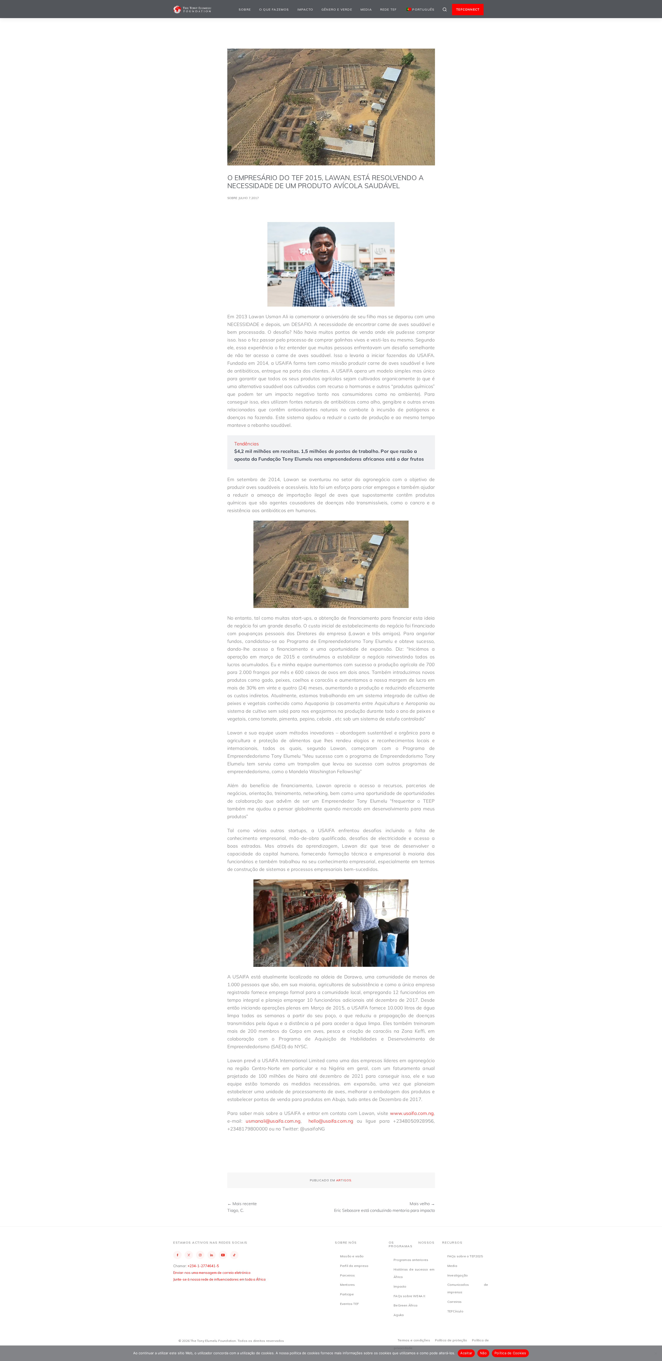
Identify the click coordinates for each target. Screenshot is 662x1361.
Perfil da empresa (354, 1266)
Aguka (399, 1315)
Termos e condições (414, 1340)
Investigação (457, 1275)
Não (483, 1353)
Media (366, 9)
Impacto (305, 9)
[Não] (655, 1353)
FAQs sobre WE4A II (409, 1296)
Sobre (245, 9)
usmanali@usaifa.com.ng (273, 1121)
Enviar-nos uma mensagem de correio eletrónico (212, 1273)
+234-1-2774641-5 (203, 1266)
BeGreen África (405, 1305)
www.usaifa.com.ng (412, 1113)
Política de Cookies (510, 1353)
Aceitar (466, 1353)
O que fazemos (274, 9)
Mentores (347, 1285)
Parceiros (347, 1275)
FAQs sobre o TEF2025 (465, 1256)
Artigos (343, 1180)
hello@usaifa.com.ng (331, 1121)
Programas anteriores (411, 1260)
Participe (347, 1294)
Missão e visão (352, 1256)
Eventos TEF (349, 1304)
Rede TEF (388, 9)
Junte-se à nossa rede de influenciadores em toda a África (219, 1279)
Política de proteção (451, 1340)
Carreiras (454, 1302)
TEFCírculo (455, 1311)
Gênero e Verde (336, 9)
